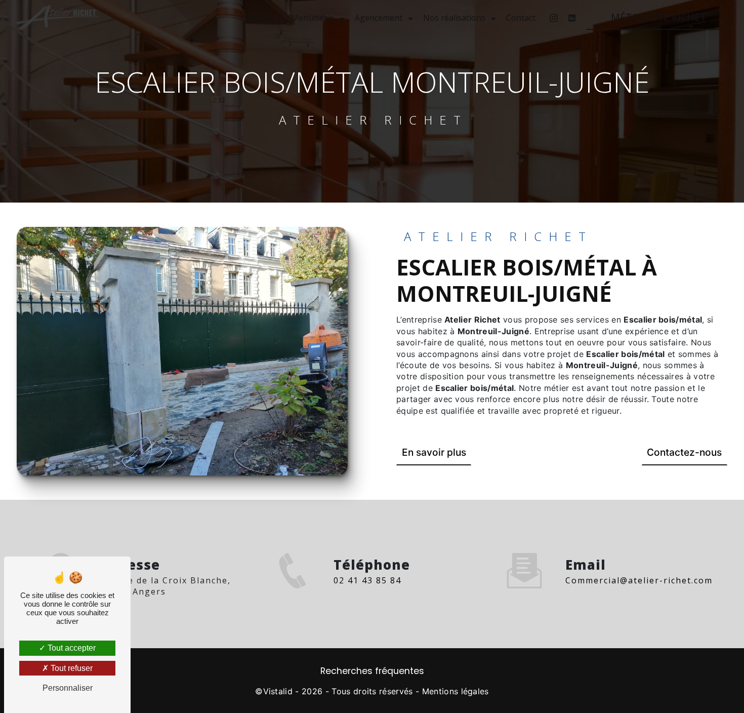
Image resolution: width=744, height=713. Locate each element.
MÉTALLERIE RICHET (658, 17)
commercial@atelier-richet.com (639, 580)
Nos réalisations (454, 17)
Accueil (260, 17)
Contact (520, 17)
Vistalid (278, 691)
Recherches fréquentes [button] (372, 671)
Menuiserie (312, 17)
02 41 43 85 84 (367, 580)
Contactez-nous (684, 452)
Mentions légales (455, 691)
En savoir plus (434, 452)
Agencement (378, 17)
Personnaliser (68, 688)
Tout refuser (71, 668)
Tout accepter (71, 648)
